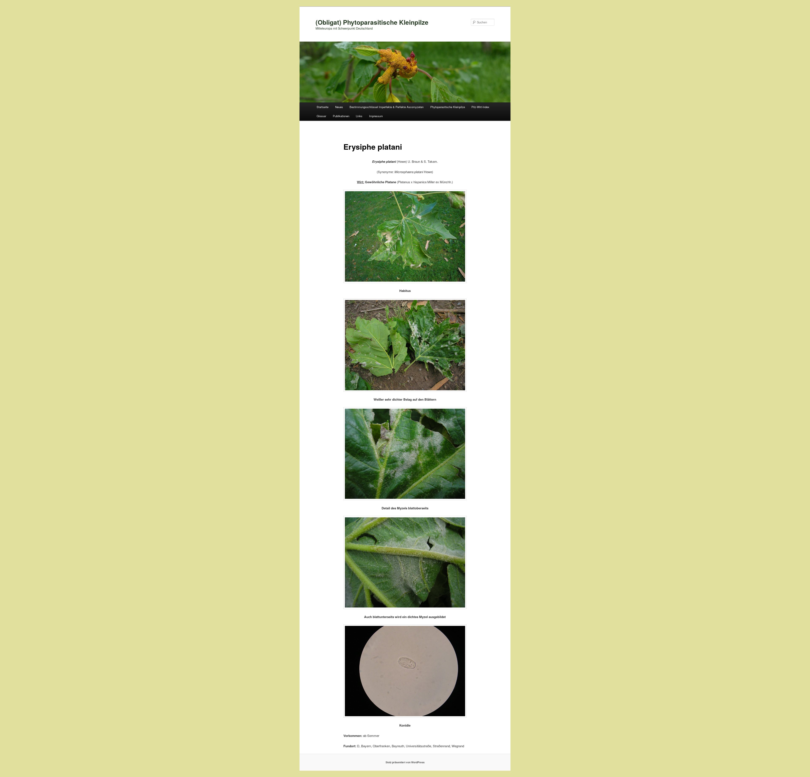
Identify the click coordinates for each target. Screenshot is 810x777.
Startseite (322, 107)
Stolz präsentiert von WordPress (405, 762)
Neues (339, 107)
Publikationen (341, 116)
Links (359, 116)
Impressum (376, 116)
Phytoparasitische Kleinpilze (447, 107)
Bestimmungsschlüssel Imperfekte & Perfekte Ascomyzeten (387, 107)
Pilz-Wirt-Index (480, 107)
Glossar (321, 116)
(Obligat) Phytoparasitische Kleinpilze (372, 22)
